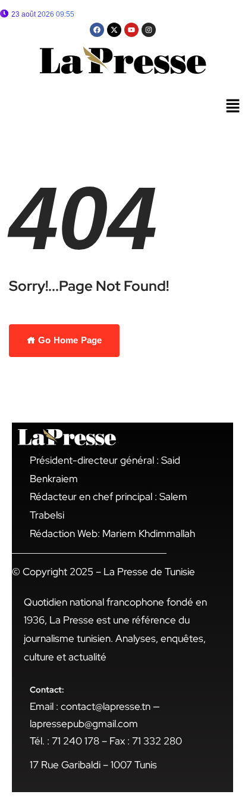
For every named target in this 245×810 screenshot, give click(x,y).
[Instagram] (149, 30)
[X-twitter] (114, 30)
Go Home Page (69, 340)
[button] (233, 107)
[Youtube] (131, 30)
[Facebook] (97, 30)
